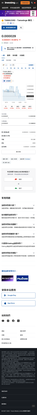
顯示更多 (18, 152)
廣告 (21, 335)
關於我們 (23, 331)
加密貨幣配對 (26, 8)
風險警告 (4, 404)
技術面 (15, 55)
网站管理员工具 (6, 343)
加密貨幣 (5, 8)
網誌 (3, 331)
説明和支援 (23, 339)
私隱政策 (4, 397)
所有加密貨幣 (15, 8)
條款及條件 (4, 391)
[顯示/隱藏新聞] (13, 65)
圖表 (8, 55)
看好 (20, 188)
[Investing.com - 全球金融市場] (11, 3)
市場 (14, 60)
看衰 (20, 179)
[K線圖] (3, 65)
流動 (3, 335)
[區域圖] (6, 65)
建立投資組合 (6, 339)
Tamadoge (27, 159)
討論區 (22, 55)
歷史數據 (8, 60)
